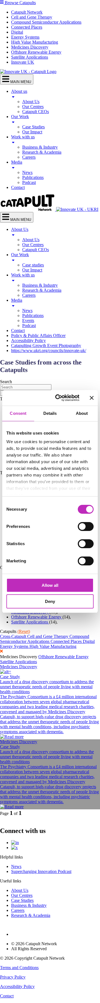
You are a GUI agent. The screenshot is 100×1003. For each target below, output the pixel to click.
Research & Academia (41, 152)
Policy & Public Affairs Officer (38, 335)
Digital (17, 32)
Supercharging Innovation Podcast (41, 871)
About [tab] (82, 413)
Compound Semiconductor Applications (46, 22)
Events (28, 320)
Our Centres (33, 106)
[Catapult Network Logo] (28, 209)
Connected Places (26, 27)
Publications (33, 177)
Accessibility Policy (28, 340)
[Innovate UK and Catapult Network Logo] (28, 71)
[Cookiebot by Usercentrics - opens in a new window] (58, 397)
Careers (29, 157)
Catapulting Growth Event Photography (46, 345)
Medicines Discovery (29, 47)
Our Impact (32, 131)
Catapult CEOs (35, 111)
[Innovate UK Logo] (77, 209)
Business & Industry (40, 147)
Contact (18, 187)
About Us (30, 101)
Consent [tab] (18, 413)
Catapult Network (26, 12)
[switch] (86, 526)
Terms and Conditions (19, 967)
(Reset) (24, 631)
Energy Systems (25, 37)
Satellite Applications (29, 57)
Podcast (29, 182)
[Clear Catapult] (50, 651)
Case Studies (33, 126)
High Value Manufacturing (34, 42)
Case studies (33, 265)
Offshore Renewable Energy (36, 52)
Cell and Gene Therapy (31, 17)
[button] (50, 2)
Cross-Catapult (13, 636)
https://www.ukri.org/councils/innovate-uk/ (48, 350)
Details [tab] (50, 413)
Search (6, 381)
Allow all (50, 585)
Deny (50, 601)
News (27, 172)
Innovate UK (22, 62)
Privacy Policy (13, 977)
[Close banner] (92, 398)
